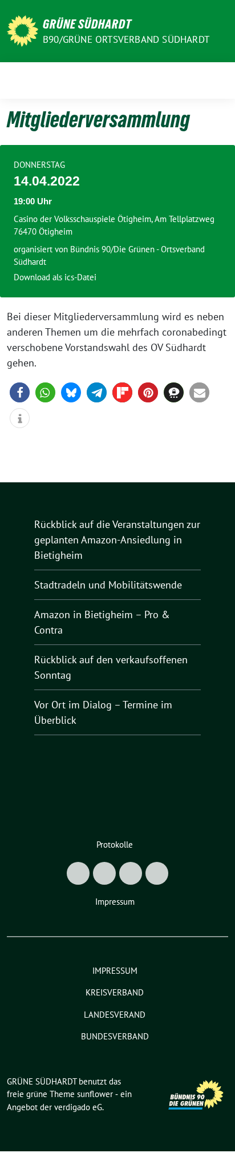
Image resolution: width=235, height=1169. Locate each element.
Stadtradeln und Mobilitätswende (108, 584)
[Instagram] (130, 873)
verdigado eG (78, 1107)
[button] (20, 392)
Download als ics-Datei (55, 277)
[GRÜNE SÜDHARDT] (22, 30)
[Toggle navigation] (216, 80)
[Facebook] (104, 873)
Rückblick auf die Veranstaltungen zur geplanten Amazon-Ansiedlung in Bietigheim (117, 540)
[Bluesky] (78, 873)
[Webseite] (156, 873)
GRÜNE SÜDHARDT (87, 24)
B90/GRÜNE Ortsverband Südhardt (126, 39)
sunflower (95, 1094)
